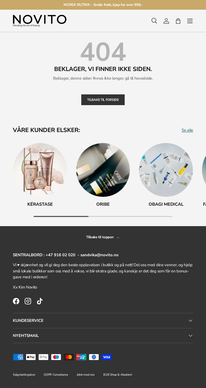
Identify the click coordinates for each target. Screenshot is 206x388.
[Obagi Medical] (166, 170)
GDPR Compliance (56, 375)
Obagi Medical (166, 204)
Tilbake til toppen (100, 237)
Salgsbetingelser (24, 375)
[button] (178, 21)
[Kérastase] (40, 170)
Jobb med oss (86, 375)
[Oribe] (103, 170)
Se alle (187, 130)
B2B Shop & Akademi (117, 375)
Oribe (103, 204)
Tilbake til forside (103, 100)
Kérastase (40, 204)
